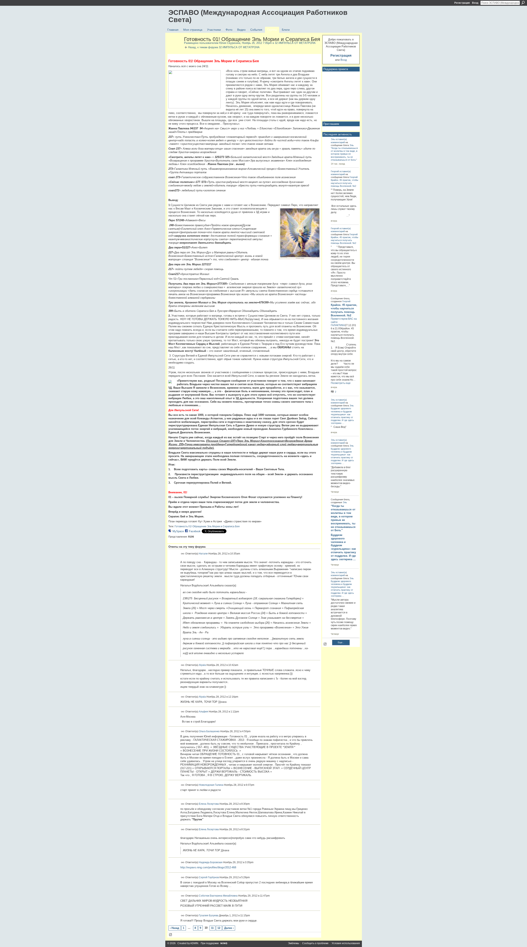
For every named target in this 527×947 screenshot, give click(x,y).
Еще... (341, 642)
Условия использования (346, 943)
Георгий (335, 171)
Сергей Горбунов (209, 877)
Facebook (195, 531)
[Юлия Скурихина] (175, 48)
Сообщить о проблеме (315, 943)
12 (218, 927)
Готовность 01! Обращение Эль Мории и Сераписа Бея (207, 526)
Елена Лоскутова (209, 803)
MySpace (178, 531)
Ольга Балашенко (209, 731)
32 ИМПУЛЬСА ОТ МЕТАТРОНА (295, 42)
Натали (203, 553)
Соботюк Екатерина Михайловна (218, 895)
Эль (333, 139)
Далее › (229, 927)
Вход (475, 2)
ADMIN (194, 943)
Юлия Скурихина (229, 42)
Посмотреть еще (341, 383)
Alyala (202, 665)
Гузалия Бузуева (208, 915)
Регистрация (462, 2)
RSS (171, 935)
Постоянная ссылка (183, 554)
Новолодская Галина (211, 784)
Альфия (203, 711)
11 (212, 927)
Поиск (523, 3)
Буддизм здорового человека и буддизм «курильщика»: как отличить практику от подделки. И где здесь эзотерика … (343, 547)
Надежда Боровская (211, 862)
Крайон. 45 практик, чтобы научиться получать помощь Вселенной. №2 (344, 183)
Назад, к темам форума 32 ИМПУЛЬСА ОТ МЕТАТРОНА (224, 47)
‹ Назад (174, 927)
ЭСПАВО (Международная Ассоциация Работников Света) (257, 15)
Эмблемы (293, 943)
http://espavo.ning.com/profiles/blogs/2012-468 (208, 867)
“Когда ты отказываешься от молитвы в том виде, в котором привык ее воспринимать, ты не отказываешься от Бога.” (344, 154)
